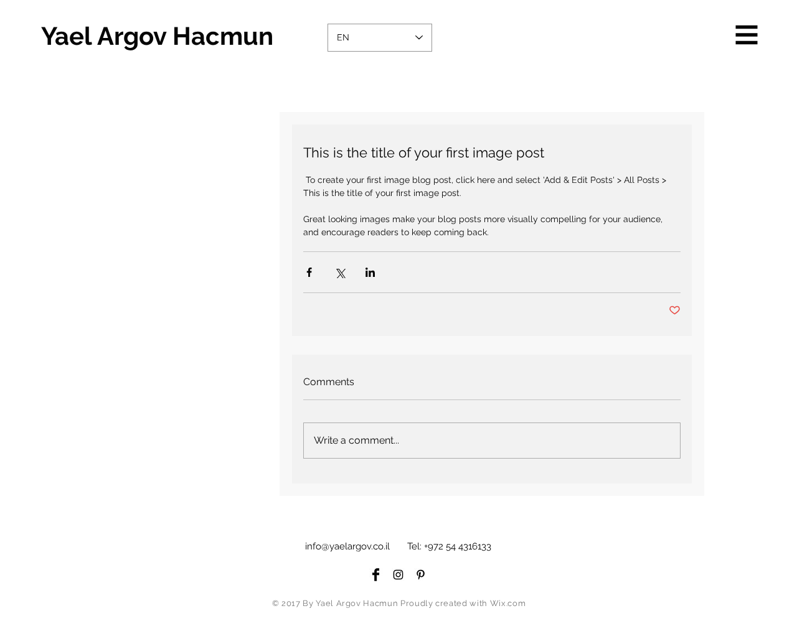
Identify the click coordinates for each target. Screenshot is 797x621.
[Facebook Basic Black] (375, 574)
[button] (747, 35)
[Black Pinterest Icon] (420, 574)
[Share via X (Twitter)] (340, 272)
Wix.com (508, 603)
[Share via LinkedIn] (370, 272)
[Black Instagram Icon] (398, 574)
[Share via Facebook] (309, 272)
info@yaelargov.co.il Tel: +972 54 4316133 (398, 546)
